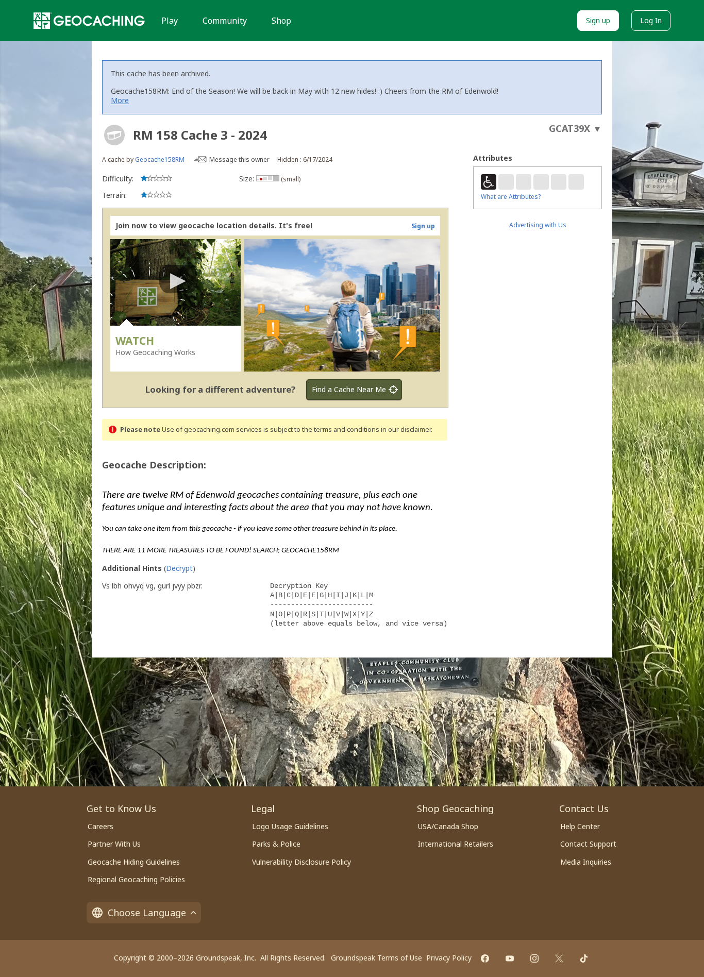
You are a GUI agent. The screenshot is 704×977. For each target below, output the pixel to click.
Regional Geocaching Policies (136, 879)
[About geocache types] (114, 135)
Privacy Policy (449, 958)
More (120, 100)
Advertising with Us (537, 225)
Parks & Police (276, 844)
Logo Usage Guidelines (290, 826)
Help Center (580, 826)
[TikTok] (584, 958)
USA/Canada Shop (448, 826)
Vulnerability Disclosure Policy (301, 862)
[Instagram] (534, 958)
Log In (651, 20)
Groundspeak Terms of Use (376, 958)
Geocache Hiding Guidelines (134, 862)
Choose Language (147, 912)
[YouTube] (510, 958)
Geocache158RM (160, 159)
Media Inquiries (585, 862)
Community (225, 20)
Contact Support (588, 844)
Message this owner (239, 159)
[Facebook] (485, 958)
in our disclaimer (406, 429)
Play (169, 20)
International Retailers (455, 844)
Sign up (598, 20)
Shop (281, 20)
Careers (100, 826)
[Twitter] (559, 958)
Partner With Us (114, 844)
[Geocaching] (89, 20)
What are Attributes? (511, 196)
